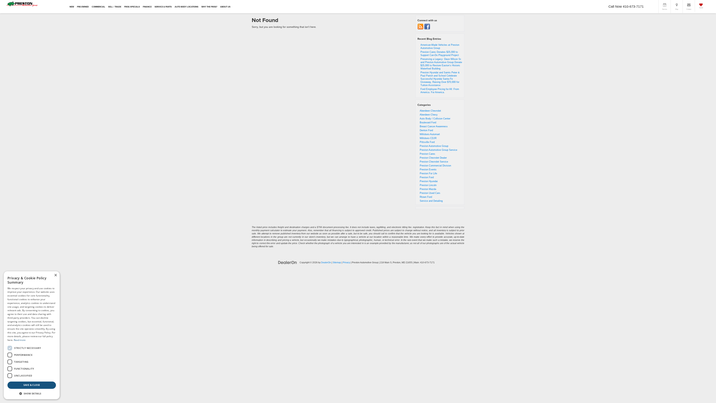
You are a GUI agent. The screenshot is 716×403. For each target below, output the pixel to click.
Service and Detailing (431, 200)
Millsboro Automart (430, 134)
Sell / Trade (114, 6)
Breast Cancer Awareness (434, 126)
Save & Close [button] (31, 385)
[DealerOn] (287, 262)
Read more (20, 340)
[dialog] (32, 335)
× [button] (55, 275)
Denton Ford (426, 130)
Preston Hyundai (429, 181)
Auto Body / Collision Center (435, 118)
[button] (31, 393)
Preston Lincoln (428, 185)
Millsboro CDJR (428, 138)
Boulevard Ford (428, 122)
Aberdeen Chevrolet (430, 110)
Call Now (615, 6)
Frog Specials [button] (132, 6)
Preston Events (428, 169)
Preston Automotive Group (434, 146)
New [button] (72, 6)
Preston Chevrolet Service (434, 161)
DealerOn (326, 262)
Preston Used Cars (430, 193)
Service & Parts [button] (163, 6)
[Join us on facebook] (427, 26)
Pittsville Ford (427, 142)
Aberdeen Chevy (429, 114)
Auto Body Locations (186, 6)
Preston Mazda (428, 189)
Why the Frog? (209, 6)
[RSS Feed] (420, 26)
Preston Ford (427, 177)
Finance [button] (147, 6)
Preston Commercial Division (435, 165)
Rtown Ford (426, 197)
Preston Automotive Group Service (438, 150)
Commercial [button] (98, 6)
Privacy (346, 262)
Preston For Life (428, 173)
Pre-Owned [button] (83, 6)
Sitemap (337, 262)
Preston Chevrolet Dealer (433, 157)
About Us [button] (225, 6)
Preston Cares (427, 153)
